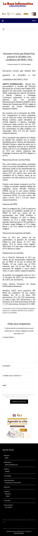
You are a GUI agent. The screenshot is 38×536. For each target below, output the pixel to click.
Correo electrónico (12, 376)
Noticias (6, 455)
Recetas (7, 494)
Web (4, 385)
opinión (7, 471)
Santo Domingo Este (11, 464)
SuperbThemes (19, 533)
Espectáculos (8, 505)
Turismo (6, 491)
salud (7, 496)
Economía (7, 500)
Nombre (7, 366)
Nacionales (7, 462)
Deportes (7, 487)
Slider (7, 458)
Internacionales (9, 480)
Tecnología (7, 476)
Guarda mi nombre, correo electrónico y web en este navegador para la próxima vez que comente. (19, 396)
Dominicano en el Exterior (13, 482)
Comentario (9, 337)
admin (29, 64)
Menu (34, 21)
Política (6, 469)
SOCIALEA (8, 507)
